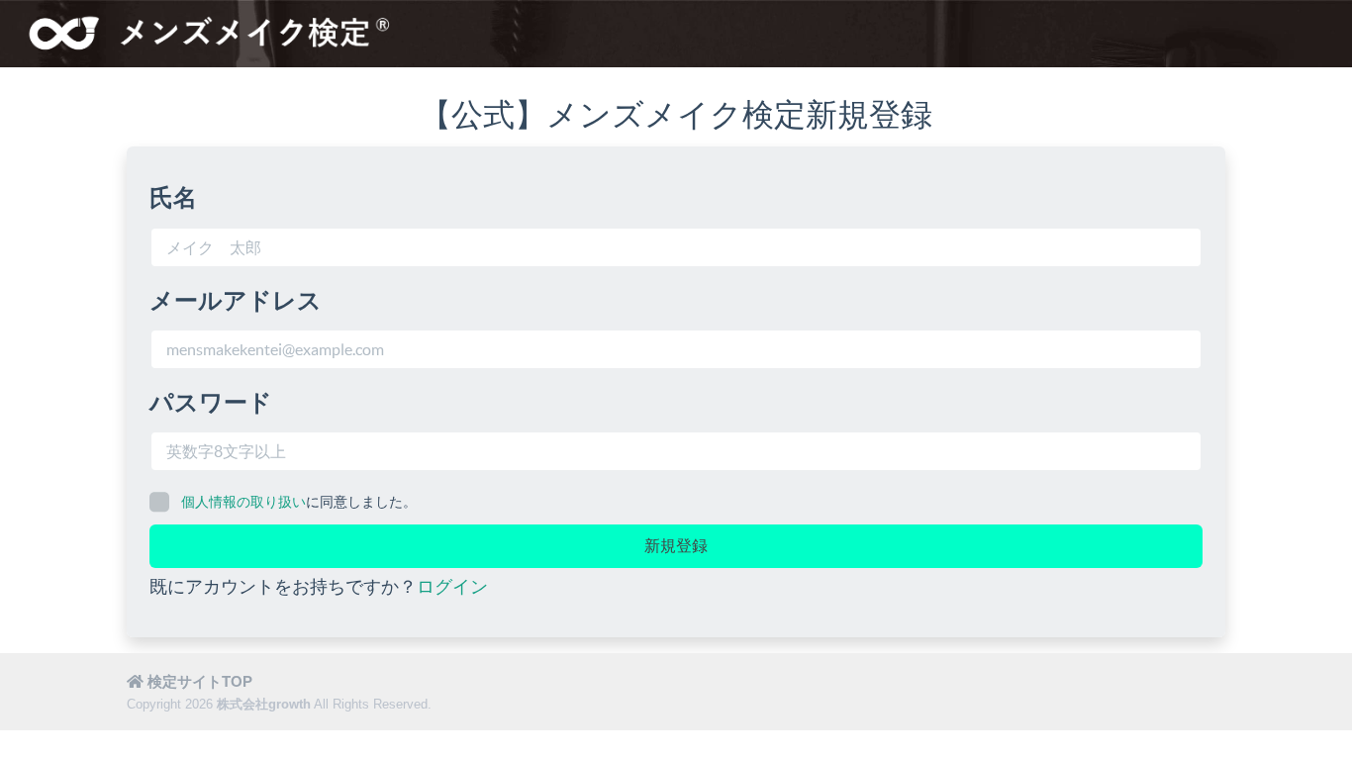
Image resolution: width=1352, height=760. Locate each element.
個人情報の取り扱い (243, 502)
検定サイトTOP (198, 681)
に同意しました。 (299, 502)
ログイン (452, 587)
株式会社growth (264, 704)
